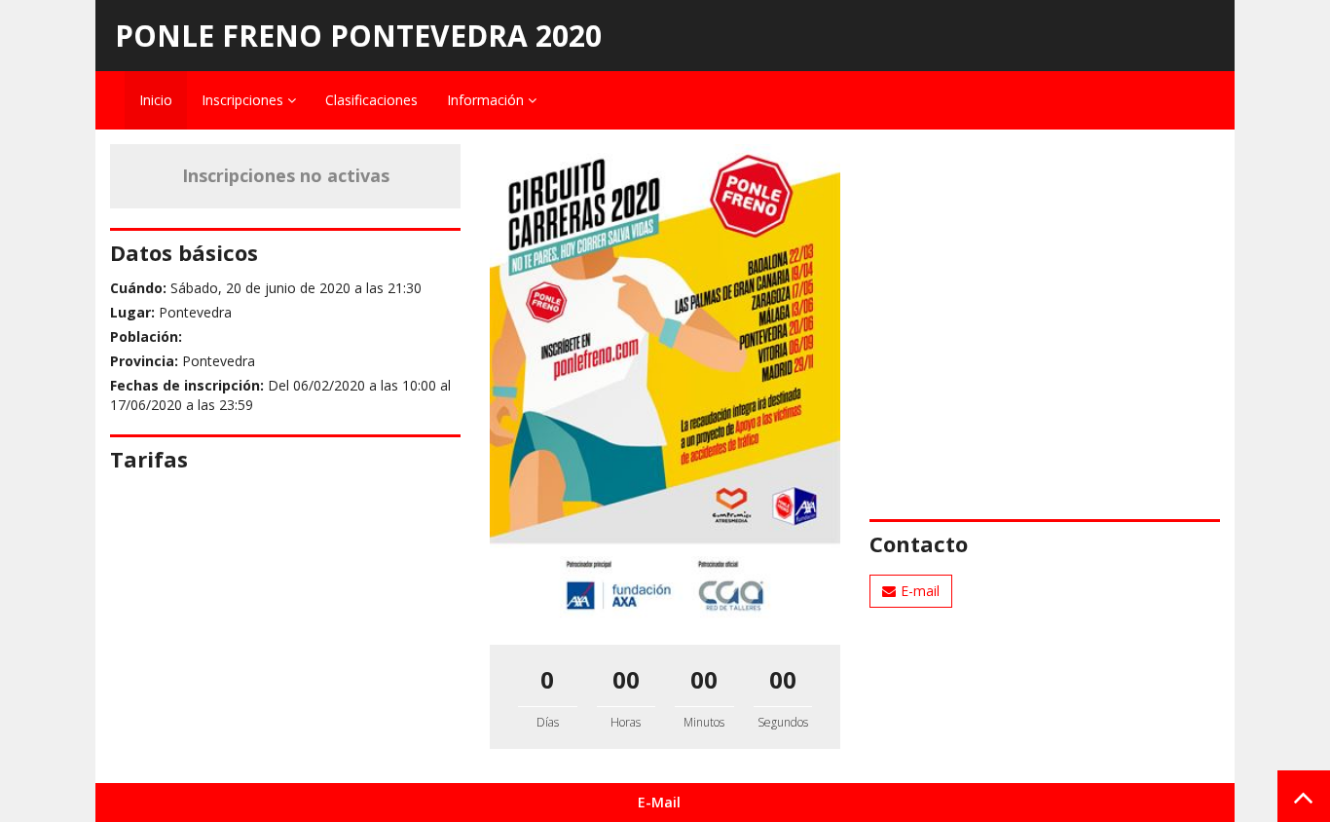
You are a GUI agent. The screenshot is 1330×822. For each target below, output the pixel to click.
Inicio (155, 100)
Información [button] (487, 100)
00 (626, 679)
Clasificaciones (371, 100)
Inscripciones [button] (244, 100)
